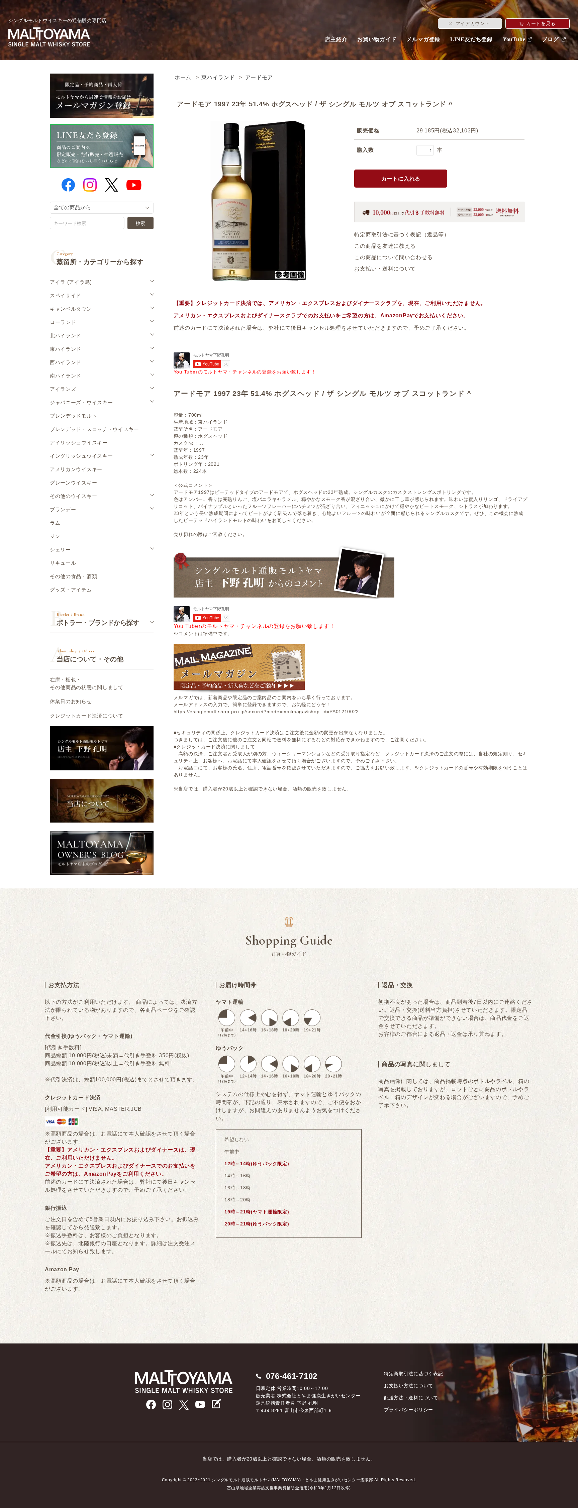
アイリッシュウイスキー (79, 442)
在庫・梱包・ (86, 683)
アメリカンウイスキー (76, 469)
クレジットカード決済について (86, 716)
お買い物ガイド (377, 39)
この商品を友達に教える (385, 246)
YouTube (514, 39)
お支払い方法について (408, 1385)
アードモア (259, 77)
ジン (55, 536)
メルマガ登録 (423, 39)
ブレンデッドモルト (73, 416)
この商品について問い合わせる (393, 257)
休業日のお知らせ (71, 701)
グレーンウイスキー (73, 483)
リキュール (63, 563)
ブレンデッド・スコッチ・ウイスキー (94, 429)
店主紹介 (336, 39)
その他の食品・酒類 (73, 576)
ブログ (550, 39)
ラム (55, 523)
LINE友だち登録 (471, 39)
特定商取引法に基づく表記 (413, 1373)
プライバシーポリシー (408, 1409)
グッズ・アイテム (71, 590)
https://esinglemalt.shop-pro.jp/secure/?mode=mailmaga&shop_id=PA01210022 (266, 711)
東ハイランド (218, 77)
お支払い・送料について (385, 269)
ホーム (183, 77)
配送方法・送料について (411, 1397)
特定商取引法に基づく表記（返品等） (401, 234)
